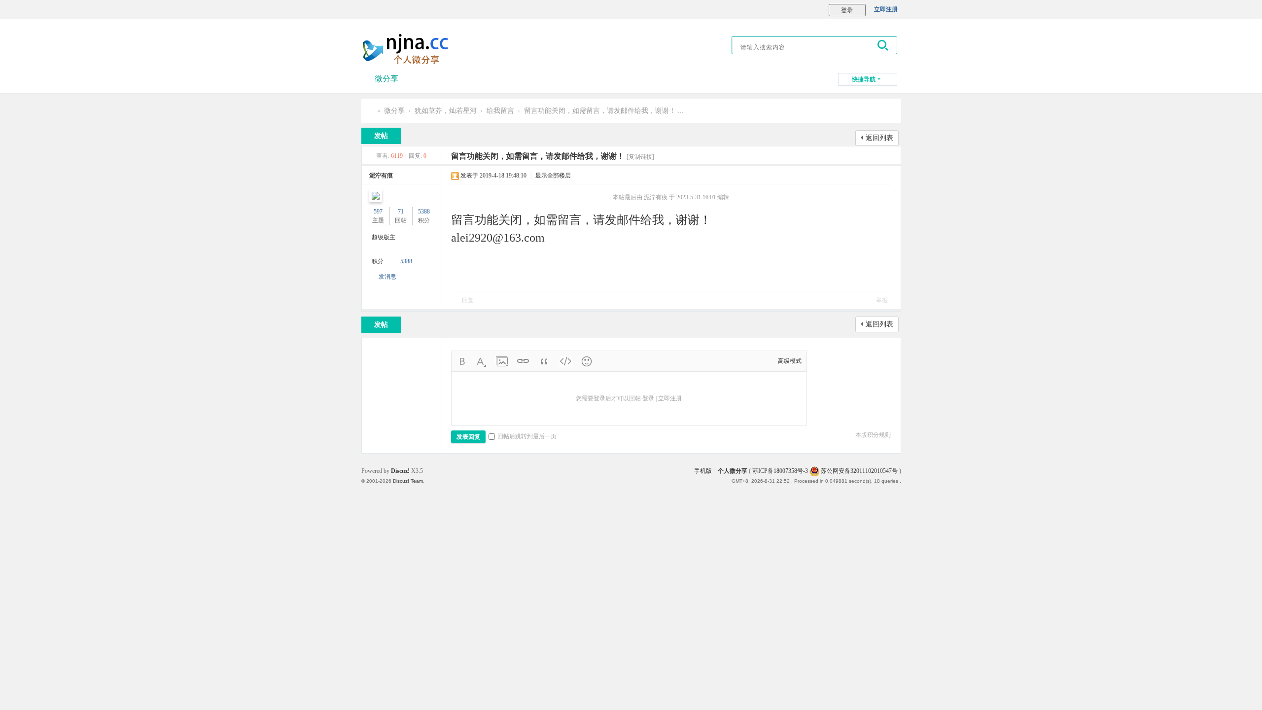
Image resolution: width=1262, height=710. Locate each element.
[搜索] (883, 45)
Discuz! (400, 470)
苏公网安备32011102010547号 (858, 470)
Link (523, 361)
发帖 (381, 136)
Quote (544, 361)
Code (565, 361)
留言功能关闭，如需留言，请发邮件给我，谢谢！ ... (604, 110)
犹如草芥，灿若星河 (446, 110)
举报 (882, 300)
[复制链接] (640, 156)
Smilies (587, 361)
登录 (648, 398)
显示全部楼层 (553, 175)
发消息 (387, 276)
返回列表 (879, 138)
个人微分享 (370, 111)
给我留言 (500, 110)
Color (481, 361)
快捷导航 (864, 79)
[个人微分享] (408, 48)
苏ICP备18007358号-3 (780, 470)
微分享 (386, 78)
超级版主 (383, 237)
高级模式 (790, 360)
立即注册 (886, 9)
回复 (468, 300)
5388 (424, 211)
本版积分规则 (873, 434)
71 (401, 211)
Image (502, 361)
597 (378, 211)
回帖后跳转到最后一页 (527, 436)
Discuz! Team (408, 481)
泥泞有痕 (381, 175)
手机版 (703, 470)
